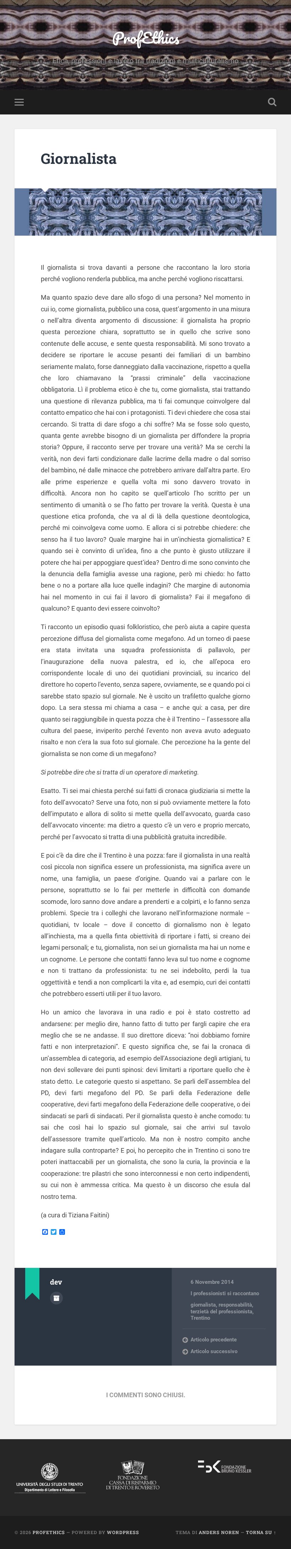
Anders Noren (219, 1532)
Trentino (200, 1318)
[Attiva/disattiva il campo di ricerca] (272, 102)
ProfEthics (145, 37)
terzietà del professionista (221, 1311)
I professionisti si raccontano (225, 1293)
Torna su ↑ (261, 1532)
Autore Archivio (56, 1298)
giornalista (203, 1305)
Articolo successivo (214, 1351)
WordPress (123, 1532)
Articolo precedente (214, 1339)
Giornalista (79, 158)
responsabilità (235, 1305)
